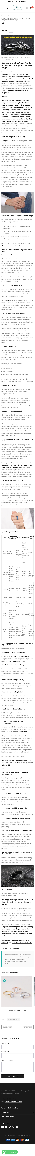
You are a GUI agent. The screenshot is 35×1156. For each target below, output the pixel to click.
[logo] (17, 8)
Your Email (5, 1052)
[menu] (2, 8)
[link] (3, 1127)
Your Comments (7, 1060)
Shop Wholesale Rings (17, 1011)
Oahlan (3, 1086)
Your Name (5, 1043)
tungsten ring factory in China (22, 942)
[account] (27, 8)
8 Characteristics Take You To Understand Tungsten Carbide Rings (16, 65)
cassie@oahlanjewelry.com (13, 1102)
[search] (7, 8)
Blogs (9, 16)
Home (3, 16)
